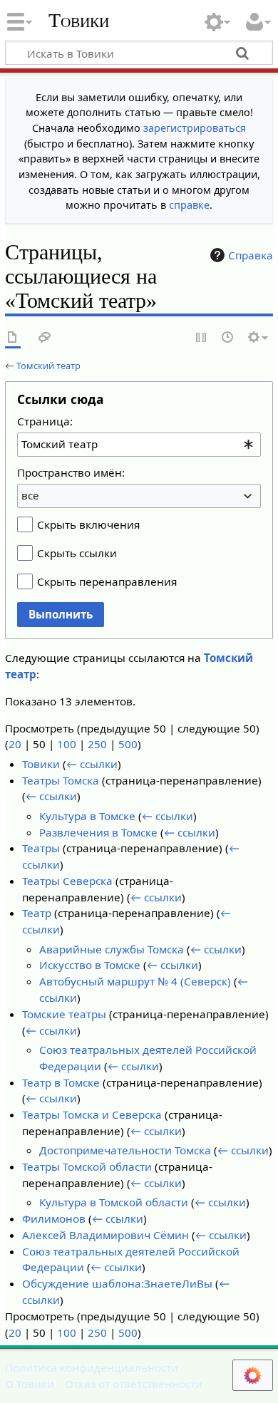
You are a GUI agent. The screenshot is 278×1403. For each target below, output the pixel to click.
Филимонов (54, 1218)
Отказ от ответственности (133, 1384)
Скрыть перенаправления (107, 581)
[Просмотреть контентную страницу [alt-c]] (13, 338)
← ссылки (92, 764)
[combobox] (139, 445)
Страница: (45, 421)
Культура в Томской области (113, 1202)
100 (66, 744)
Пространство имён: (71, 472)
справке (189, 205)
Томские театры (64, 1014)
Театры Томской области (87, 1166)
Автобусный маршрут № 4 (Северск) (135, 981)
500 (128, 744)
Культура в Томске (87, 816)
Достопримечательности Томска (125, 1150)
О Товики (29, 1384)
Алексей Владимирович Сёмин (105, 1235)
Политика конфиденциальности (91, 1367)
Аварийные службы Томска (111, 949)
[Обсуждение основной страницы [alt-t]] (45, 338)
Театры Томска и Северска (92, 1114)
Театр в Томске (61, 1082)
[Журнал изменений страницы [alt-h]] (228, 338)
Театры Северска (67, 881)
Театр (36, 913)
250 (97, 744)
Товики (78, 21)
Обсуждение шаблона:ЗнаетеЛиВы (117, 1283)
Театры (41, 848)
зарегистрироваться (194, 128)
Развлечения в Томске (98, 832)
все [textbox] (30, 495)
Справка (250, 255)
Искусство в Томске (89, 965)
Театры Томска (60, 780)
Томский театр (48, 365)
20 (15, 744)
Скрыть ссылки (77, 553)
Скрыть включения (88, 524)
